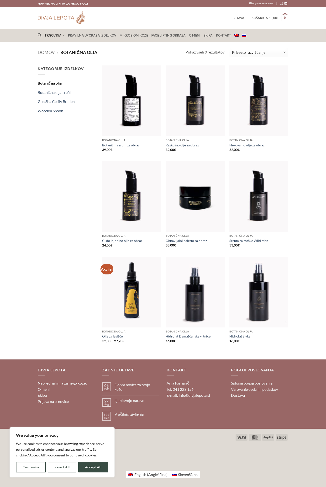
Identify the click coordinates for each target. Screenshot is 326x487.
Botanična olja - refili (55, 92)
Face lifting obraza (168, 35)
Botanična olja (50, 83)
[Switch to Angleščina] (236, 35)
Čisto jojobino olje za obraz (122, 241)
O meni (194, 35)
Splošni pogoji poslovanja (252, 383)
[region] (62, 452)
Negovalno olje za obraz (246, 145)
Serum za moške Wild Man (248, 241)
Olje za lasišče (112, 336)
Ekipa (208, 35)
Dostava (238, 395)
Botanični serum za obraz (120, 145)
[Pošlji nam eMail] (285, 3)
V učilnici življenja (129, 414)
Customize (31, 467)
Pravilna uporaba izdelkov (92, 35)
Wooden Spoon (50, 110)
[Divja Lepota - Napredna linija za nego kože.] (61, 18)
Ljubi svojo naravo (129, 400)
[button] (237, 18)
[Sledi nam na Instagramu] (281, 3)
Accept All (93, 467)
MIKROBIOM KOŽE (134, 35)
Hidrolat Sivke (239, 336)
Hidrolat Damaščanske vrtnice (188, 336)
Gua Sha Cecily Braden (56, 101)
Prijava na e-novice (53, 401)
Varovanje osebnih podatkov (254, 389)
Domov (46, 52)
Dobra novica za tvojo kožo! (132, 386)
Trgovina (53, 35)
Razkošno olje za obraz (182, 145)
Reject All (62, 467)
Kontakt (223, 35)
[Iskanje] (39, 35)
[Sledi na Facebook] (276, 3)
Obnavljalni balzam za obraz (186, 241)
